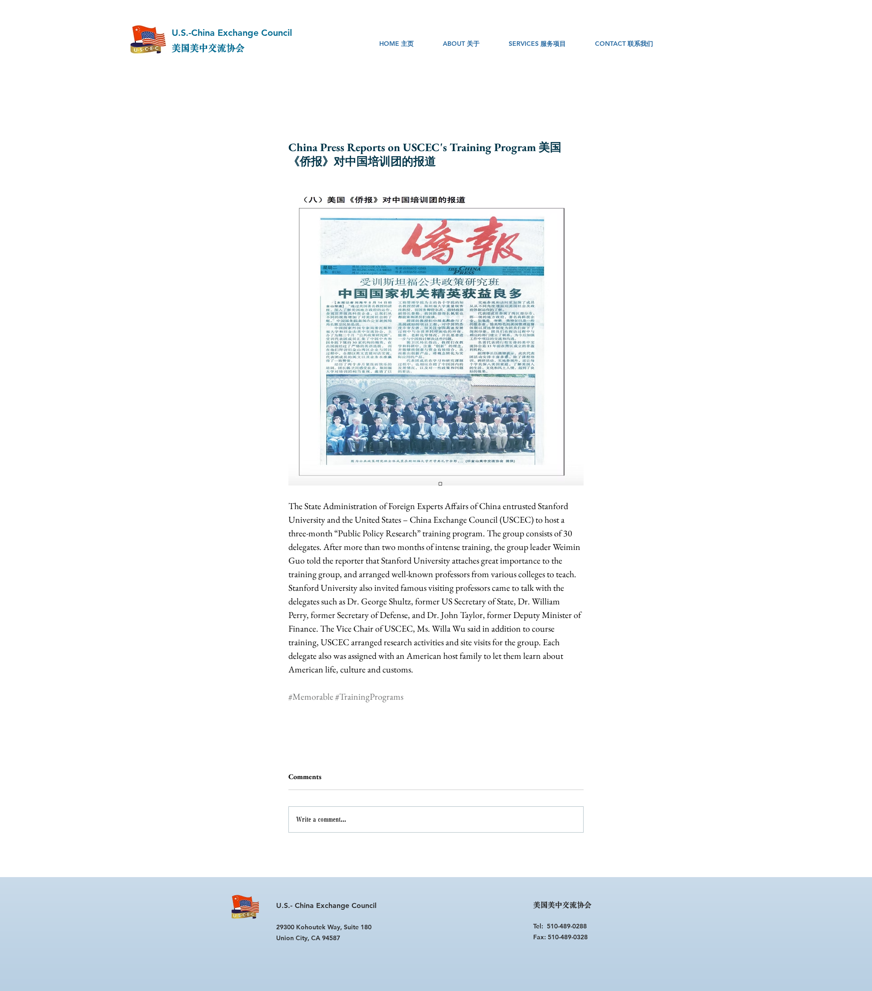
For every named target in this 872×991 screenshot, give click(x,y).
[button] (461, 43)
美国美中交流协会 (208, 49)
